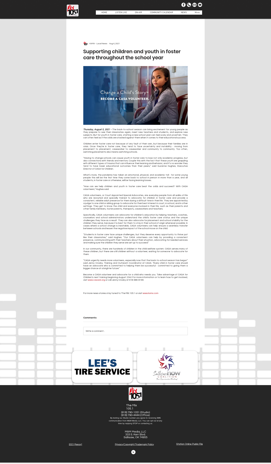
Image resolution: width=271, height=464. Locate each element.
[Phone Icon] (189, 5)
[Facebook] (183, 5)
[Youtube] (200, 5)
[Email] (194, 5)
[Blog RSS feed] (133, 452)
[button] (137, 12)
